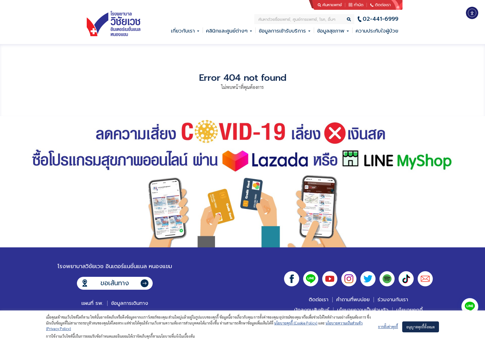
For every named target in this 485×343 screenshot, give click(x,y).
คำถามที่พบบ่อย (353, 299)
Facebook (291, 278)
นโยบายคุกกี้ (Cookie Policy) (295, 323)
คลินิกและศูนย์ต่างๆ (227, 31)
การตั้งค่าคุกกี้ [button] (388, 326)
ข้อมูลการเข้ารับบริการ (282, 31)
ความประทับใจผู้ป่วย (377, 31)
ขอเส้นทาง (114, 283)
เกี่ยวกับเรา (183, 31)
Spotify (387, 278)
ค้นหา (349, 19)
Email (425, 278)
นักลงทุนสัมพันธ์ (311, 310)
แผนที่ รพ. (92, 303)
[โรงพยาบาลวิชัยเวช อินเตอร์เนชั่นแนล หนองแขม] (113, 23)
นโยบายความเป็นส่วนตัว (362, 310)
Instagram (348, 278)
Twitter (368, 278)
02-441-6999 (380, 19)
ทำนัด (358, 5)
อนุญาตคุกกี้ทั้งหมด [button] (420, 326)
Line (310, 278)
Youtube (329, 278)
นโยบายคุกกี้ (409, 310)
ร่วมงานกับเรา (393, 299)
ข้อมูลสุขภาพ (330, 31)
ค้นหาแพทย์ (332, 5)
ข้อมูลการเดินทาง (129, 303)
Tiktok (406, 278)
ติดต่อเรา (383, 5)
